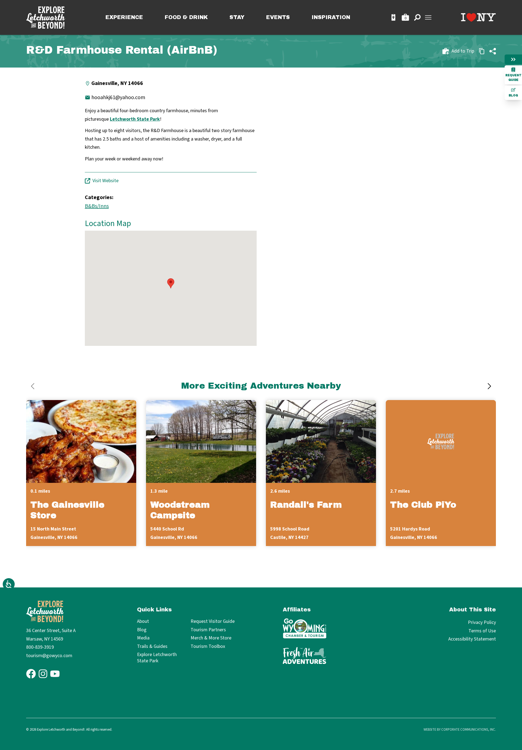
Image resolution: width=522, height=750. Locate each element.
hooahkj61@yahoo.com (118, 97)
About (143, 621)
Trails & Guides (152, 647)
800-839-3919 (40, 647)
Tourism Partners (208, 630)
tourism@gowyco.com (49, 655)
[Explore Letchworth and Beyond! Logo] (45, 17)
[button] (170, 283)
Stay (236, 17)
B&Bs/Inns (97, 206)
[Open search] (417, 17)
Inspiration (331, 17)
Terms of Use (482, 630)
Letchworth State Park (135, 119)
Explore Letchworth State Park (157, 658)
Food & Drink (186, 17)
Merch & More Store (211, 638)
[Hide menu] (513, 59)
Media (143, 638)
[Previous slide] (32, 386)
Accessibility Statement (472, 639)
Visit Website (105, 180)
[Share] (492, 51)
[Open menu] (428, 17)
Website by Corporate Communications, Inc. (460, 729)
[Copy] (481, 51)
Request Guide (513, 77)
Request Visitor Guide (213, 621)
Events (278, 17)
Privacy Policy (482, 622)
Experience (124, 17)
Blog (513, 95)
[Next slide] (489, 386)
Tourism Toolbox (208, 647)
